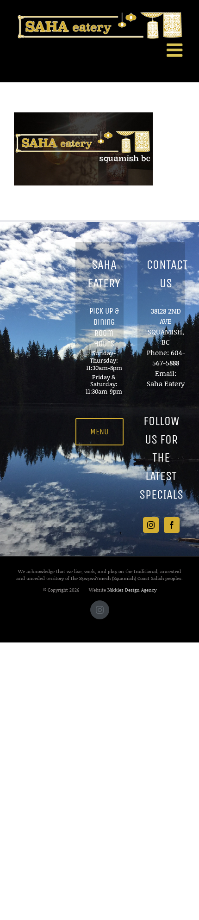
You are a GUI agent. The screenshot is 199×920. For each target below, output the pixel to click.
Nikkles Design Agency (131, 590)
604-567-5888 (168, 357)
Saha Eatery (166, 383)
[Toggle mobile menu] (176, 50)
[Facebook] (172, 525)
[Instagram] (151, 525)
